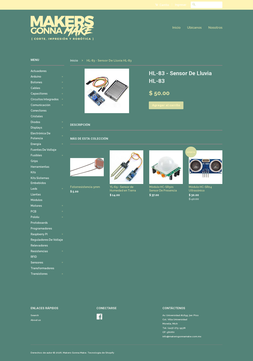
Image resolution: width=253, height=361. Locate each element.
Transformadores (42, 268)
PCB (33, 211)
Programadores (41, 228)
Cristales (37, 116)
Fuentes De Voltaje (43, 149)
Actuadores (38, 71)
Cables (35, 88)
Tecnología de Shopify (101, 352)
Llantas (36, 194)
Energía (36, 144)
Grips (34, 161)
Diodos (35, 122)
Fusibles (36, 155)
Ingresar (180, 4)
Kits (33, 172)
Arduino (36, 76)
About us (36, 320)
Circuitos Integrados (45, 99)
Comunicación (40, 105)
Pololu (35, 217)
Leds (34, 188)
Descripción (80, 125)
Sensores (37, 262)
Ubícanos (194, 27)
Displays (36, 127)
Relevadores (39, 245)
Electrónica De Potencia (40, 136)
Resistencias (39, 251)
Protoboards (39, 222)
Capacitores (39, 93)
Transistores (39, 273)
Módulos (36, 200)
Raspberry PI (39, 234)
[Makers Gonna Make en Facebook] (99, 318)
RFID (34, 256)
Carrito (164, 5)
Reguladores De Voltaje (47, 239)
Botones (36, 82)
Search (35, 315)
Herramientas (40, 166)
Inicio (176, 27)
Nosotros (215, 27)
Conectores (38, 110)
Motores (36, 205)
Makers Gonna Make (74, 352)
